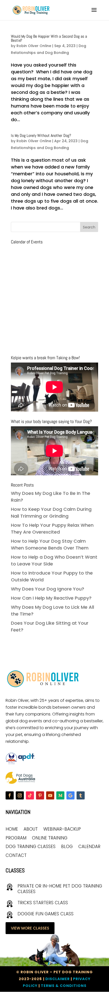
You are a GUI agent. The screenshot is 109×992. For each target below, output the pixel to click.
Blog (67, 847)
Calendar (89, 847)
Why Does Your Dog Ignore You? (47, 589)
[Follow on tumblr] (81, 795)
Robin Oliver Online (33, 45)
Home (12, 829)
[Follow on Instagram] (20, 795)
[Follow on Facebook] (10, 795)
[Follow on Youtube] (50, 795)
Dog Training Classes (31, 847)
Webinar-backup (62, 829)
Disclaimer (57, 978)
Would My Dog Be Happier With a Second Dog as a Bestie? (49, 38)
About (31, 829)
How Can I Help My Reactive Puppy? (51, 598)
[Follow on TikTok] (30, 795)
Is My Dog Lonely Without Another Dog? (41, 135)
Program (16, 838)
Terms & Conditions (63, 985)
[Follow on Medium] (60, 795)
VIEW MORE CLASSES (30, 928)
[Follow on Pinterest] (40, 795)
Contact (16, 855)
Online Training (49, 838)
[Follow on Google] (70, 795)
